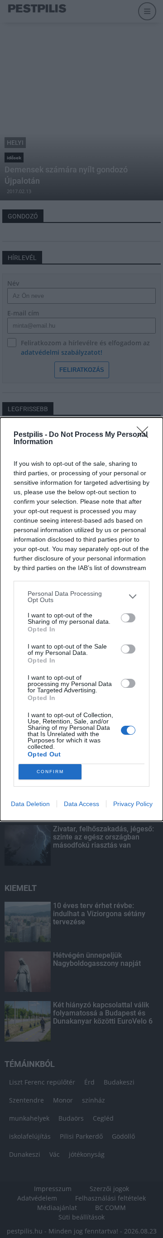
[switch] (128, 617)
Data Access (81, 803)
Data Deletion (30, 803)
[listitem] (81, 596)
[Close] (145, 435)
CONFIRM (50, 771)
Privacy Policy (133, 803)
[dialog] (81, 619)
